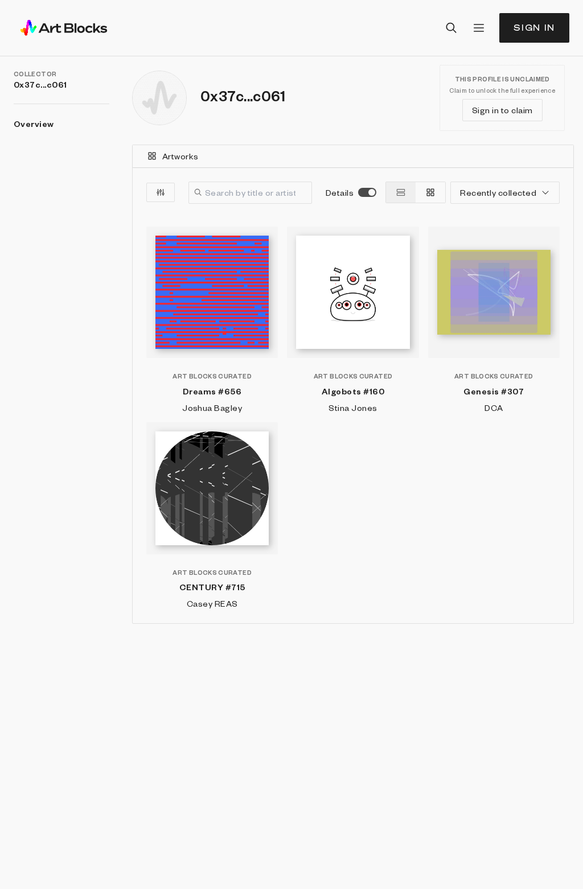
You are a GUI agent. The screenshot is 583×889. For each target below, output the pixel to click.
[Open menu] (479, 28)
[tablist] (353, 156)
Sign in (534, 27)
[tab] (353, 156)
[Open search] (451, 28)
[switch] (367, 192)
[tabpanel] (353, 395)
